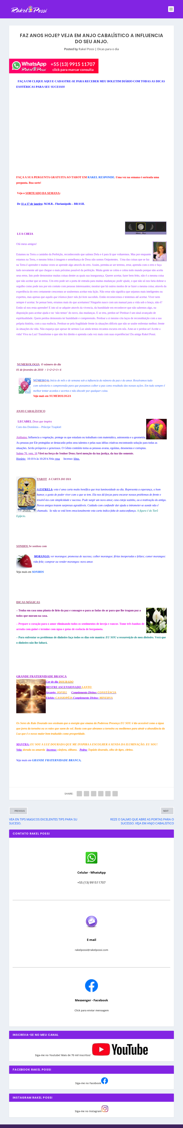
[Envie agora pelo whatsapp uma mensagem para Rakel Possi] (91, 863)
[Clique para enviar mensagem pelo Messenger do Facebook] (91, 991)
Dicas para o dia (108, 49)
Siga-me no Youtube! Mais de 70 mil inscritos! (63, 1055)
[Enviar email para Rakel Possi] (91, 930)
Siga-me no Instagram (88, 1111)
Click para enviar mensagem (92, 1010)
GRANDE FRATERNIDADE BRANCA (56, 760)
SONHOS (38, 571)
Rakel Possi (86, 49)
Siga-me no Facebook (88, 1083)
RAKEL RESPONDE (101, 177)
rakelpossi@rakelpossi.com (91, 950)
